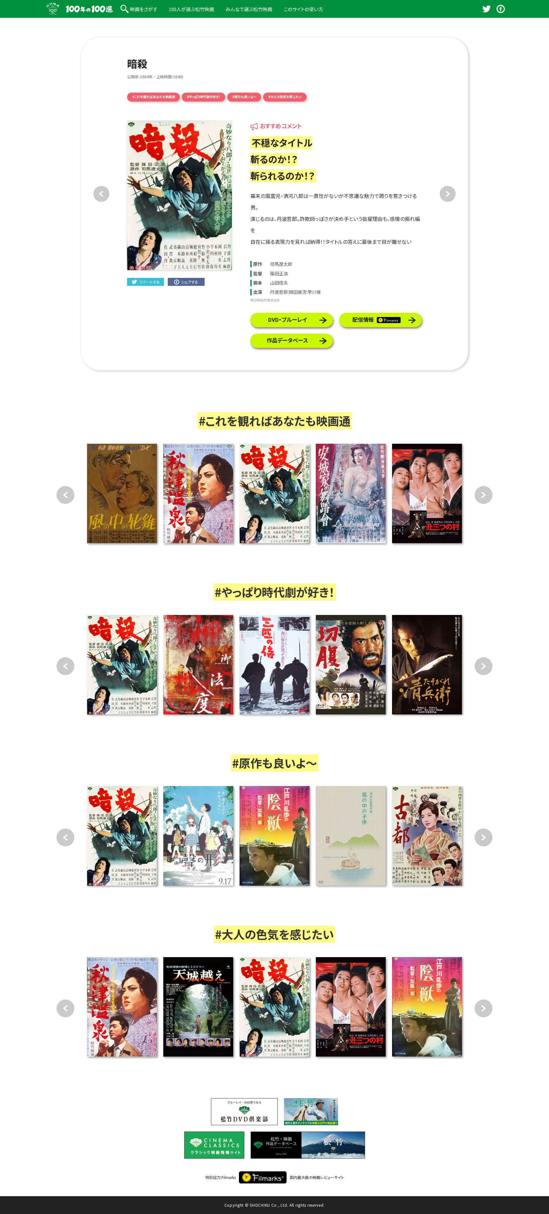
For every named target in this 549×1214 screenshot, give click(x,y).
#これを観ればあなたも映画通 (153, 97)
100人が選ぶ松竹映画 (191, 9)
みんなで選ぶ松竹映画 (249, 9)
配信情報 (363, 320)
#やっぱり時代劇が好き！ (203, 97)
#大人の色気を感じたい (285, 97)
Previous (65, 495)
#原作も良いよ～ (244, 97)
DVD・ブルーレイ (287, 320)
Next (483, 495)
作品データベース (287, 340)
